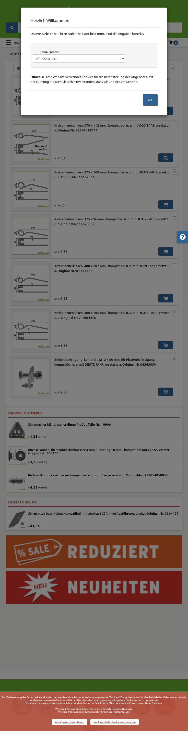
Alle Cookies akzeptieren (69, 722)
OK (150, 100)
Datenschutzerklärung (119, 709)
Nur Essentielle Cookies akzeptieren (115, 722)
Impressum (122, 711)
